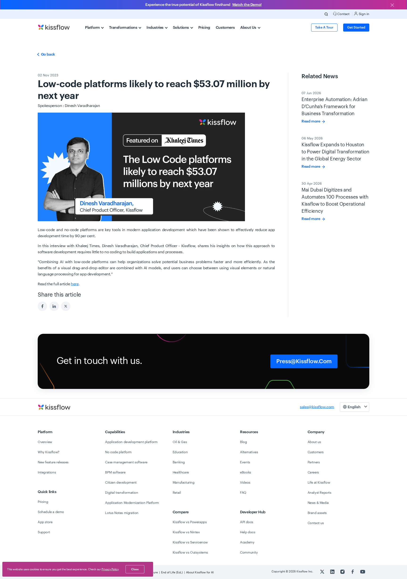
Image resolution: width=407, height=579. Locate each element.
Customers (225, 27)
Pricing (204, 27)
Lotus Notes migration (121, 513)
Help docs (247, 532)
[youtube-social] (363, 571)
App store (45, 522)
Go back (47, 54)
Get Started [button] (356, 27)
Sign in (363, 14)
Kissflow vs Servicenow (190, 542)
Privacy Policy (110, 569)
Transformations (123, 27)
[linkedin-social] (333, 571)
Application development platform (131, 442)
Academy (247, 542)
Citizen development (120, 482)
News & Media (318, 503)
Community (249, 552)
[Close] (392, 5)
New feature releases (53, 462)
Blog (243, 442)
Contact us (316, 523)
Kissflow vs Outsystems (190, 552)
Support (44, 532)
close (135, 569)
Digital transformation (121, 492)
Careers (313, 472)
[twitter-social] (322, 571)
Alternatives (249, 452)
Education (180, 452)
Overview (45, 442)
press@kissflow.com (304, 361)
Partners (314, 462)
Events (245, 462)
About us (314, 442)
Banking (179, 462)
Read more (311, 121)
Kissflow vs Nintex (186, 532)
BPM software (115, 472)
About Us (248, 27)
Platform (93, 27)
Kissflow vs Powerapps (190, 522)
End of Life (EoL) (172, 572)
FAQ (243, 492)
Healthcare (181, 472)
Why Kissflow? (48, 452)
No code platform (118, 452)
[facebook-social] (353, 571)
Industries (155, 27)
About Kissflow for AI (200, 572)
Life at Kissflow (319, 482)
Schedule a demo (51, 512)
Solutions (181, 27)
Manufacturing (184, 482)
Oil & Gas (180, 442)
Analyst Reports (319, 492)
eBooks (245, 472)
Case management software (126, 462)
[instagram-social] (343, 571)
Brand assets (317, 513)
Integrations (47, 472)
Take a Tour (324, 27)
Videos (245, 482)
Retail (177, 492)
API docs (246, 522)
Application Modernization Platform (132, 503)
